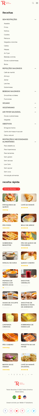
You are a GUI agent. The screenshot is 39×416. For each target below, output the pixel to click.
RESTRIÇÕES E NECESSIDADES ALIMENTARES (15, 140)
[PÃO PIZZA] (10, 218)
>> (31, 374)
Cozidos (7, 35)
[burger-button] (37, 3)
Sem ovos (7, 172)
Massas (6, 49)
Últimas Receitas (10, 189)
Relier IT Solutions (26, 403)
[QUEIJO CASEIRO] (28, 255)
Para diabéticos (9, 146)
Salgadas (7, 120)
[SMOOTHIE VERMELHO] (28, 273)
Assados (7, 23)
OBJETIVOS (7, 124)
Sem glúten (8, 157)
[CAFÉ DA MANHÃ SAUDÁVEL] (28, 357)
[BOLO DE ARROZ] (28, 218)
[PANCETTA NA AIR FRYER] (28, 337)
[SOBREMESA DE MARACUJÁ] (28, 317)
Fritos (6, 27)
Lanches (7, 83)
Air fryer (7, 53)
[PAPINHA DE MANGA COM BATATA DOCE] (10, 273)
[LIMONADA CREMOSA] (10, 317)
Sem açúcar (8, 168)
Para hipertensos (10, 149)
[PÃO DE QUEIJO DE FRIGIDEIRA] (28, 236)
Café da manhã (9, 72)
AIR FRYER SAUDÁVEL (11, 112)
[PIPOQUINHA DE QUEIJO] (10, 197)
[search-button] (33, 3)
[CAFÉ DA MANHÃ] (28, 197)
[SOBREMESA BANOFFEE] (10, 236)
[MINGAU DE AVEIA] (10, 255)
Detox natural (9, 135)
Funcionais (8, 99)
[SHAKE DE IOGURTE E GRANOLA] (10, 295)
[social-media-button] (5, 411)
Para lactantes (9, 153)
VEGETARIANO (8, 108)
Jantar (6, 80)
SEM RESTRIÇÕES (9, 19)
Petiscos (7, 38)
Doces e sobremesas (11, 61)
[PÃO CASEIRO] (10, 337)
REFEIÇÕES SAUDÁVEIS (12, 68)
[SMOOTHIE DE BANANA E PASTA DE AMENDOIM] (28, 295)
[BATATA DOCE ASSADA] (10, 357)
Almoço (7, 76)
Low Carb (7, 164)
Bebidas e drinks (10, 57)
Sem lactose (8, 161)
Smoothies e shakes (11, 95)
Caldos (6, 46)
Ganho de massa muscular (13, 131)
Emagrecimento (10, 128)
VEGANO (6, 103)
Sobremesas (8, 87)
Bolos (6, 64)
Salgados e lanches (10, 42)
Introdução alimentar (11, 175)
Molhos (6, 31)
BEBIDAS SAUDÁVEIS (11, 91)
